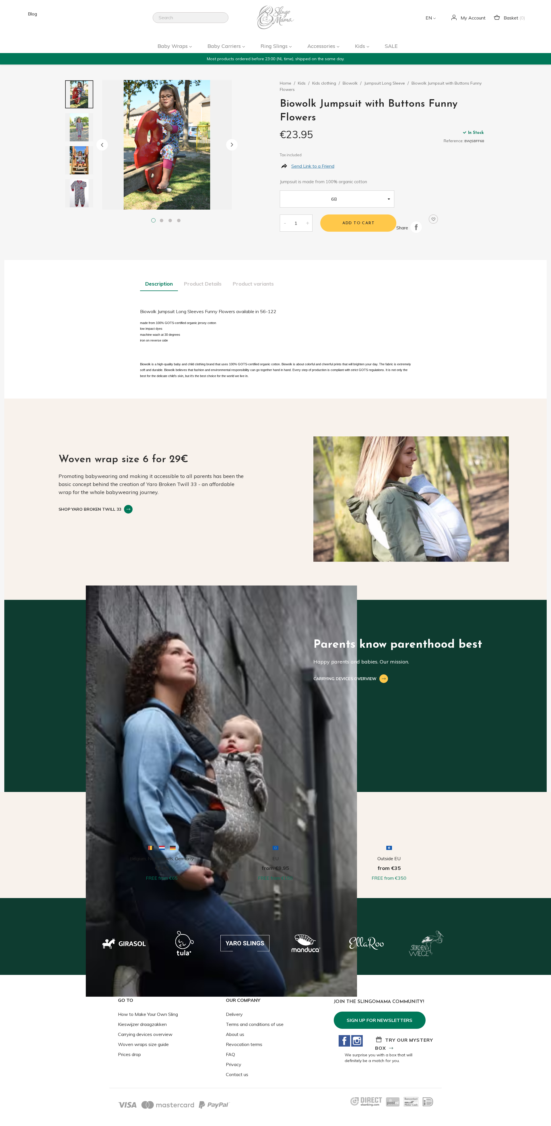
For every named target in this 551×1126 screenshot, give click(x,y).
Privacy (233, 1064)
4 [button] (180, 221)
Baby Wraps (173, 46)
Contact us (237, 1074)
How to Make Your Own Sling (148, 1014)
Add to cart (358, 223)
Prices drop (129, 1054)
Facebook (344, 1041)
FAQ (230, 1054)
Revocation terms (244, 1044)
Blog (32, 14)
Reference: (453, 140)
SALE (391, 46)
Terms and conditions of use (255, 1024)
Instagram (357, 1041)
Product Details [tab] (203, 283)
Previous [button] (102, 145)
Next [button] (232, 145)
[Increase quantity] (308, 223)
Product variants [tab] (253, 283)
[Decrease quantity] (285, 223)
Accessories (322, 46)
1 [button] (154, 221)
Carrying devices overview (145, 1034)
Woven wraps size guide (143, 1044)
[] (226, 21)
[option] (167, 145)
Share (416, 227)
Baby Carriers (224, 46)
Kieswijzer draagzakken (142, 1024)
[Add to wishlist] (433, 219)
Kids (360, 46)
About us (235, 1034)
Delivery (234, 1014)
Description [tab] (159, 283)
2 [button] (163, 221)
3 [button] (171, 221)
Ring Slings (275, 46)
